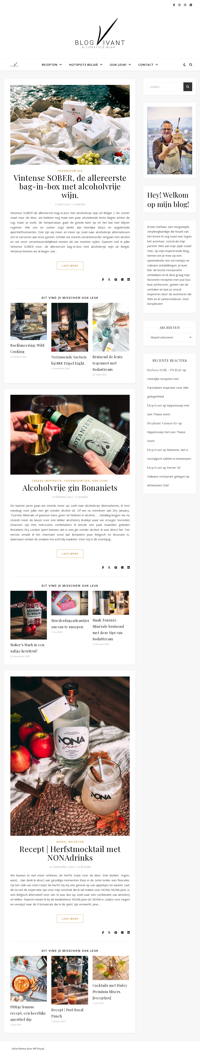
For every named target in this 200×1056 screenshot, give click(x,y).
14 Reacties (84, 867)
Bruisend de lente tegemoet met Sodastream (108, 363)
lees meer (70, 265)
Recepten (49, 65)
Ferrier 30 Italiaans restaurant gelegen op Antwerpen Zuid (168, 476)
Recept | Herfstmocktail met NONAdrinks (70, 853)
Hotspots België (83, 65)
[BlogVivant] (14, 64)
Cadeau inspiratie (47, 480)
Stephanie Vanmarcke (162, 423)
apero (61, 842)
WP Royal (38, 1048)
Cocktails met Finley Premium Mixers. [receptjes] (110, 991)
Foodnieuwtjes (70, 171)
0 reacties (78, 204)
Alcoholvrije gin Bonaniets (70, 487)
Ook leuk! (118, 65)
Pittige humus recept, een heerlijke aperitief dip (28, 1013)
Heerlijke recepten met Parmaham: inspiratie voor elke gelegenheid (168, 387)
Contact (146, 65)
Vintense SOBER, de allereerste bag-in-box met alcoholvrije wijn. (70, 186)
